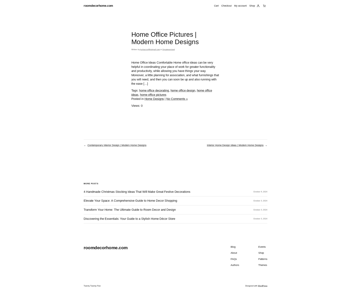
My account (240, 5)
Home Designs (154, 99)
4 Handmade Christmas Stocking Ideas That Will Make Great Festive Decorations (137, 191)
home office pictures (153, 94)
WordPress (262, 286)
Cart (216, 5)
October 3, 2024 (260, 201)
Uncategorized (168, 49)
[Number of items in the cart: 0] (264, 6)
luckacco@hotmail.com (150, 49)
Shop (252, 5)
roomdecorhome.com (98, 5)
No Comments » (177, 99)
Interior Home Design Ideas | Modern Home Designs (235, 145)
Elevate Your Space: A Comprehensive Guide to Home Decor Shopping (130, 200)
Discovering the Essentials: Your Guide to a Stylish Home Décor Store (129, 218)
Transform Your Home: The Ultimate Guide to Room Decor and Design (130, 209)
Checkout (226, 5)
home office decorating (154, 90)
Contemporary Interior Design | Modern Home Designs (116, 145)
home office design (183, 90)
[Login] (258, 6)
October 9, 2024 (260, 192)
